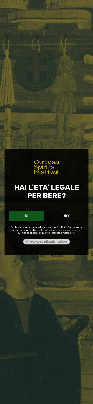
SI (26, 216)
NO (66, 216)
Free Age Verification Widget (48, 241)
